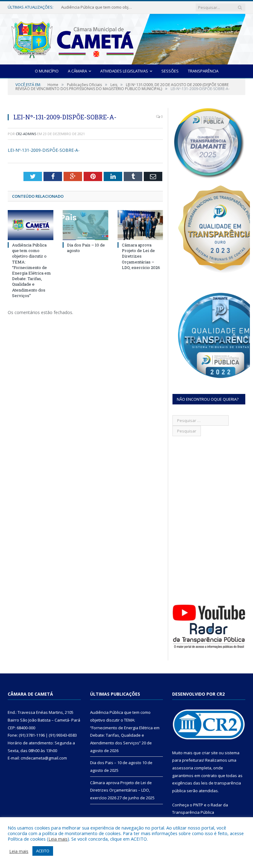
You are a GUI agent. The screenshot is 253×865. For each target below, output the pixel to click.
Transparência (203, 71)
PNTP (198, 805)
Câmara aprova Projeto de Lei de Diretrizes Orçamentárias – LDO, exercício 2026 (141, 256)
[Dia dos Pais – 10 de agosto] (85, 225)
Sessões (170, 71)
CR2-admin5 (26, 133)
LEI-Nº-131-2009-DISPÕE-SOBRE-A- (44, 150)
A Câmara (77, 71)
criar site (210, 752)
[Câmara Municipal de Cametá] (126, 38)
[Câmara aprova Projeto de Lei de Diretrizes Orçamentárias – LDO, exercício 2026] (140, 225)
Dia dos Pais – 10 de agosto (86, 7)
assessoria (182, 768)
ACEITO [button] (42, 851)
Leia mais (58, 839)
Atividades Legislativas (124, 71)
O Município (47, 71)
